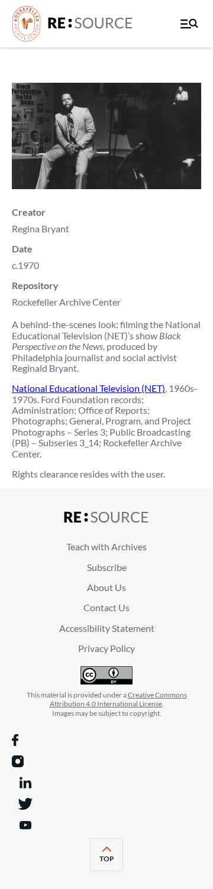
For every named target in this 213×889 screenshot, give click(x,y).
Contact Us (106, 607)
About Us (106, 587)
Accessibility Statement (106, 628)
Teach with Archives (106, 546)
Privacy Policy (106, 648)
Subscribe (107, 567)
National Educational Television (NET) (88, 388)
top (111, 862)
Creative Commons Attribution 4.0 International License (118, 699)
